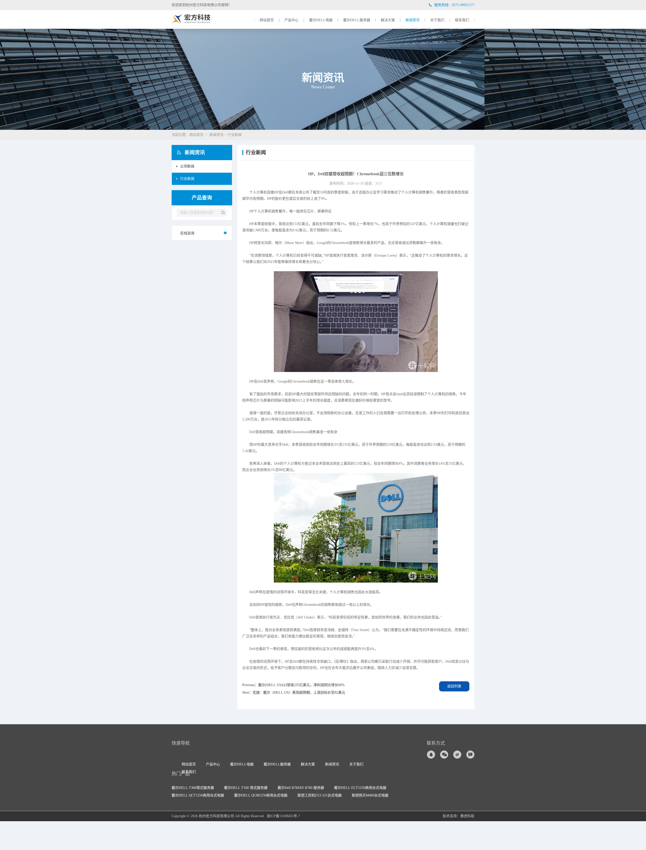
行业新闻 (235, 135)
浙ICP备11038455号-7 (283, 816)
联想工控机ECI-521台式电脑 (320, 795)
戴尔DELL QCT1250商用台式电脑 (198, 795)
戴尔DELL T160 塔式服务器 (245, 788)
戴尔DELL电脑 (321, 20)
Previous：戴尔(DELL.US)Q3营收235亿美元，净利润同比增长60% (293, 685)
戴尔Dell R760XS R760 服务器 (301, 788)
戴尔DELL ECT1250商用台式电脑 (360, 788)
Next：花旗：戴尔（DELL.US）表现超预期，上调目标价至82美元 (293, 692)
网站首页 (267, 20)
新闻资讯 (413, 20)
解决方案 (388, 20)
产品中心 (291, 20)
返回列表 (454, 686)
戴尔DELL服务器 (356, 20)
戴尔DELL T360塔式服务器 (193, 788)
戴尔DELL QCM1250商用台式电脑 (260, 795)
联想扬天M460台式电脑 (370, 795)
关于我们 (437, 20)
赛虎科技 (467, 816)
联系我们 (462, 20)
